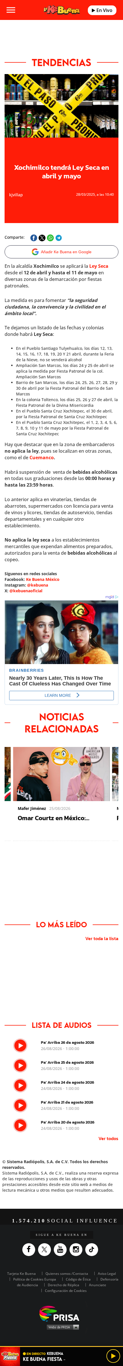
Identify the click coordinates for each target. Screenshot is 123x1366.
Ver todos (108, 1138)
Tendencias (61, 62)
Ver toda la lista (101, 938)
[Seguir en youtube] (62, 1249)
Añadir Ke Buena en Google (66, 252)
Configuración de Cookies (66, 1290)
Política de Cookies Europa (34, 1279)
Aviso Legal (107, 1273)
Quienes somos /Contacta (66, 1273)
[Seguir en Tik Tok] (93, 1249)
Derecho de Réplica (63, 1285)
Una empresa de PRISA (61, 1313)
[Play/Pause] (113, 1356)
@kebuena (37, 585)
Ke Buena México (42, 579)
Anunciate (97, 1285)
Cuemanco (41, 457)
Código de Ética (78, 1279)
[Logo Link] (62, 10)
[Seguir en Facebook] (30, 1249)
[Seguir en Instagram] (77, 1249)
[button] (61, 1346)
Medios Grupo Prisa (61, 1327)
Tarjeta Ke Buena (21, 1273)
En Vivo (103, 10)
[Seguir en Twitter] (46, 1249)
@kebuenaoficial (25, 590)
